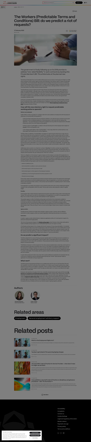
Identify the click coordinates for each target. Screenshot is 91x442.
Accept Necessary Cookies (35, 435)
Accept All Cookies (35, 432)
